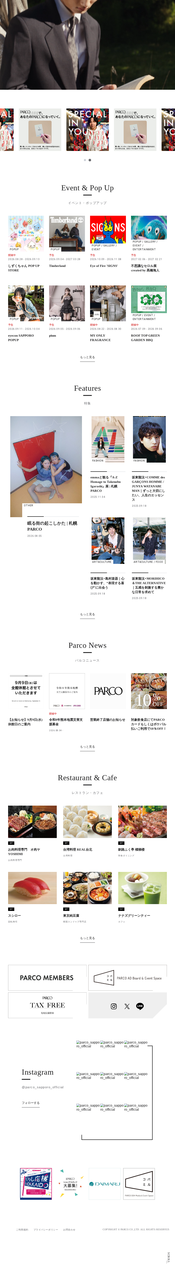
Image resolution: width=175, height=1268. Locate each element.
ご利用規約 (22, 1229)
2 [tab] (90, 160)
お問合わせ (69, 1229)
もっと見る (87, 357)
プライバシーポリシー (46, 1229)
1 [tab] (85, 160)
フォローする (31, 1102)
